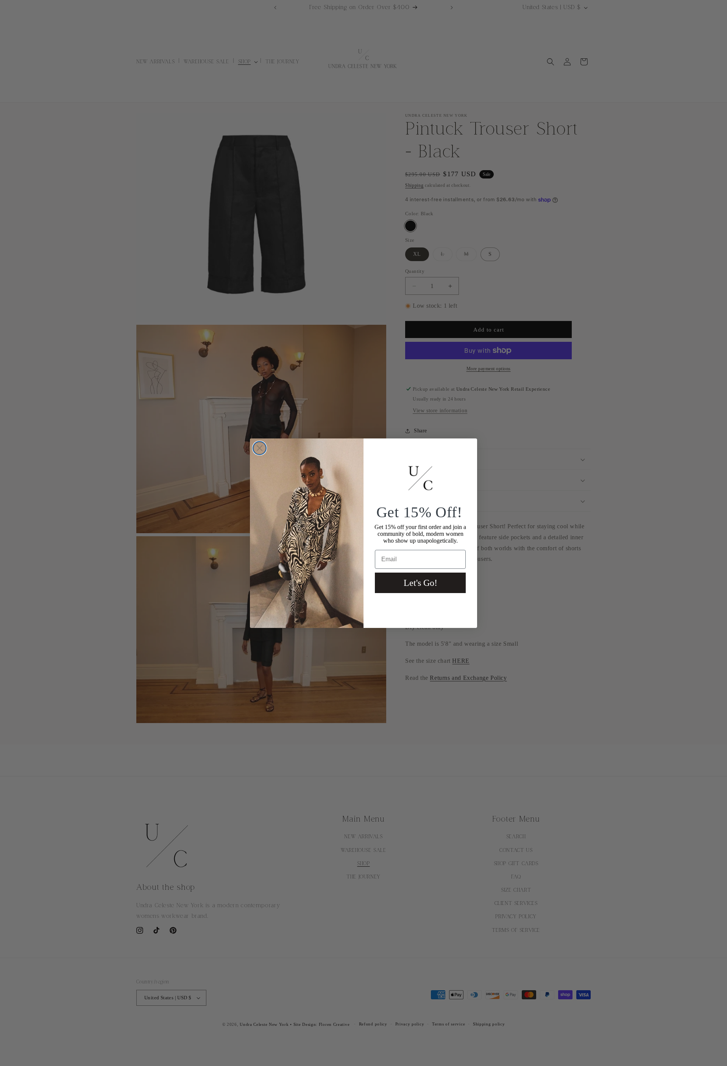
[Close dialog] (259, 448)
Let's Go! (420, 583)
